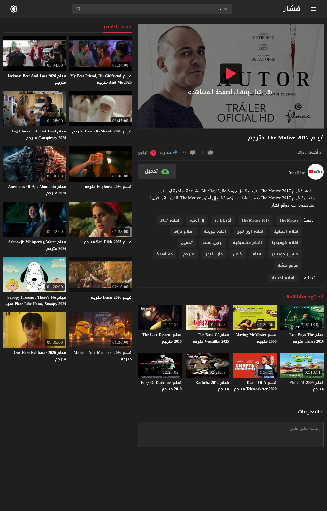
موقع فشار (288, 265)
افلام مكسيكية (247, 242)
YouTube (297, 172)
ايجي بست (213, 242)
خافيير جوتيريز (284, 254)
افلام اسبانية (285, 231)
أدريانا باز (223, 220)
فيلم (256, 254)
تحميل (187, 242)
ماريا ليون (213, 254)
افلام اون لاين (249, 231)
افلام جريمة (215, 231)
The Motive (288, 220)
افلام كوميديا (285, 242)
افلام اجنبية (283, 278)
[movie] (316, 178)
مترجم (188, 254)
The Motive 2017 (255, 220)
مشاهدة (164, 254)
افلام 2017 (169, 220)
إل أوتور (196, 220)
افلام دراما (183, 231)
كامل (237, 254)
